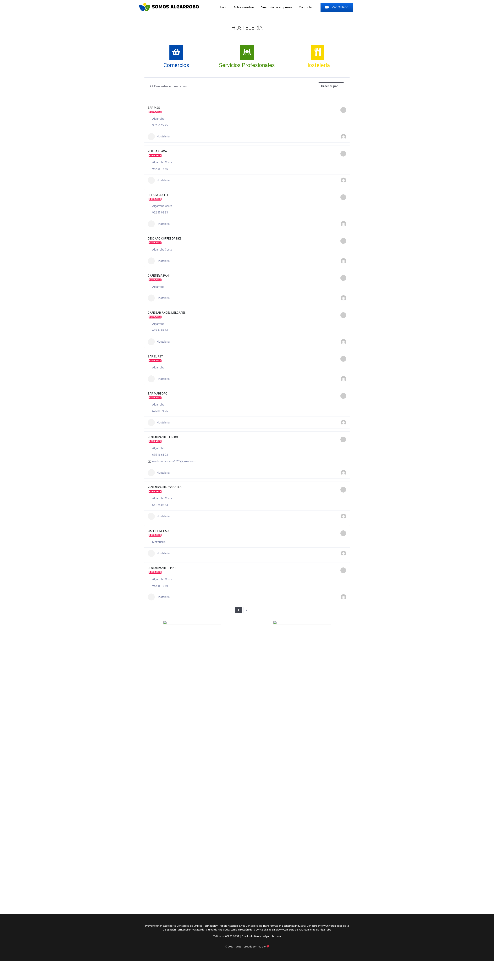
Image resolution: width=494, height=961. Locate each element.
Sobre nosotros (244, 7)
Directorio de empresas (276, 7)
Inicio (223, 7)
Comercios (176, 65)
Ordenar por (329, 86)
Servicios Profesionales (247, 65)
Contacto (305, 7)
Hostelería (317, 65)
